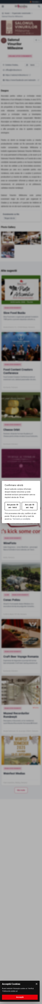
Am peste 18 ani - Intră (12, 506)
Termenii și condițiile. (21, 519)
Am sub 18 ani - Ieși (29, 506)
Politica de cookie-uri (10, 991)
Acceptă (20, 997)
